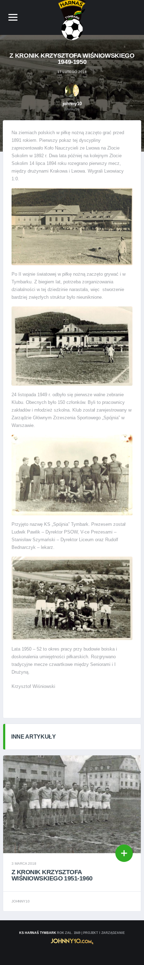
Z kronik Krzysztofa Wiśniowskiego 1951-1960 (52, 875)
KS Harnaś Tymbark (37, 933)
